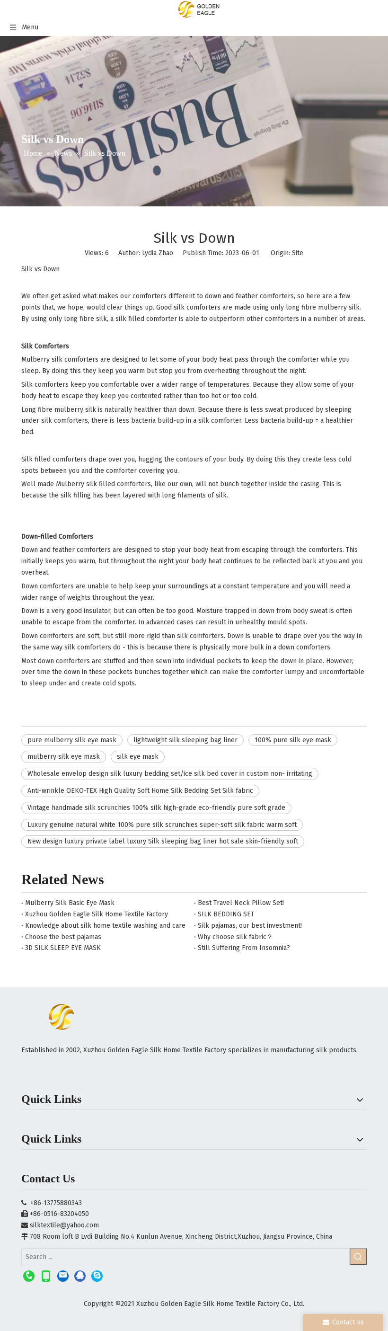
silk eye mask (138, 757)
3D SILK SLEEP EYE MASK (63, 948)
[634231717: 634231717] (80, 1276)
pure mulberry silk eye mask (71, 740)
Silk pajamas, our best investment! (250, 926)
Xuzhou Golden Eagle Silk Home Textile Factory (96, 914)
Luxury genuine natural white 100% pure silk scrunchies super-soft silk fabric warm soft (162, 825)
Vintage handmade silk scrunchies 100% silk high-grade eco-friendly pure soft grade (156, 808)
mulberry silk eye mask (63, 757)
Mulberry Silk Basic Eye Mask (70, 903)
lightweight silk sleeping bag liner (185, 740)
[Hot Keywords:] (358, 1256)
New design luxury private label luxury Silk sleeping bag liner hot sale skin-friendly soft (162, 841)
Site (297, 253)
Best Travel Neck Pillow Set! (241, 903)
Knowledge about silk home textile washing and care (105, 926)
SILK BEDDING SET (226, 914)
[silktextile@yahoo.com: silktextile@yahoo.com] (63, 1276)
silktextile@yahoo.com (64, 1225)
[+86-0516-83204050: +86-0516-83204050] (29, 1276)
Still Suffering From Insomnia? (244, 948)
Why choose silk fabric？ (235, 937)
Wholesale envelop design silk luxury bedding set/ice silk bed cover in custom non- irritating (169, 774)
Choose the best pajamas (63, 937)
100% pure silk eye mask (293, 740)
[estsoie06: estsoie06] (97, 1276)
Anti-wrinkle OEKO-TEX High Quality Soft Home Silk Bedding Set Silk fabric (140, 791)
